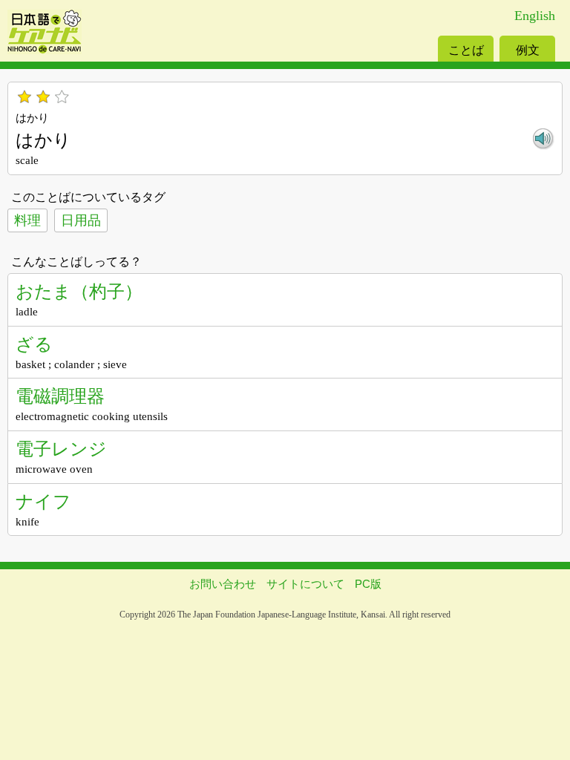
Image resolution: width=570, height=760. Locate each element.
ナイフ (43, 501)
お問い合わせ (222, 583)
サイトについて (305, 583)
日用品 (81, 220)
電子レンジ (61, 449)
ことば (466, 50)
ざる (34, 344)
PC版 (368, 583)
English (534, 15)
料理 (27, 220)
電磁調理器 (60, 396)
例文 (528, 50)
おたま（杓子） (79, 291)
